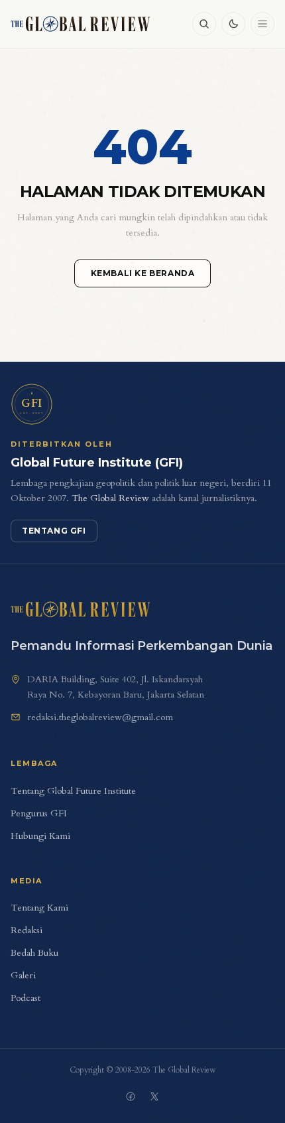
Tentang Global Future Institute (73, 791)
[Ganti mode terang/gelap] (233, 24)
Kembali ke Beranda (143, 273)
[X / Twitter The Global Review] (154, 1096)
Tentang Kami (39, 907)
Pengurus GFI (39, 813)
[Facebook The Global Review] (130, 1096)
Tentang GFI (54, 531)
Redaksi (26, 930)
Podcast (25, 998)
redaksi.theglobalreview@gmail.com (100, 717)
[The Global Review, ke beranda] (80, 24)
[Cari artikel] (204, 24)
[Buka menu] (262, 24)
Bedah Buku (34, 952)
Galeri (23, 975)
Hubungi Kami (40, 836)
